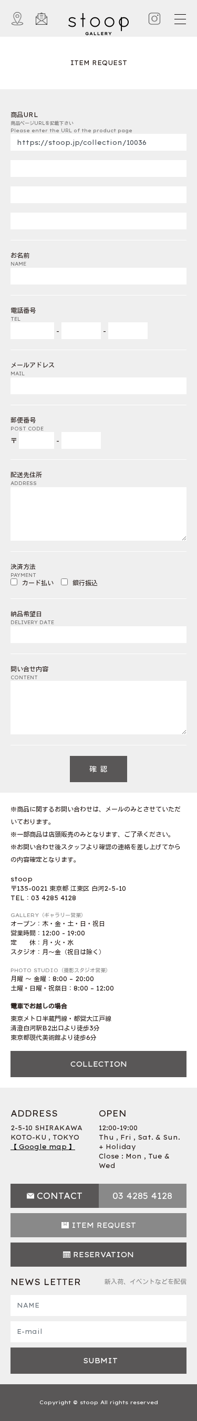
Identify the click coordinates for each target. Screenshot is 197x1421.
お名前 (20, 259)
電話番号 (23, 314)
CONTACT (59, 1196)
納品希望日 (32, 617)
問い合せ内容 (29, 672)
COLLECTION (98, 1064)
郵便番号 (27, 423)
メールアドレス (33, 368)
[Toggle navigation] (179, 19)
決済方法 (23, 570)
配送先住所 (26, 478)
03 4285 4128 (142, 1196)
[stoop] (98, 21)
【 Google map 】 (43, 1147)
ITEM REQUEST (103, 1225)
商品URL (71, 122)
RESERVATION (103, 1254)
